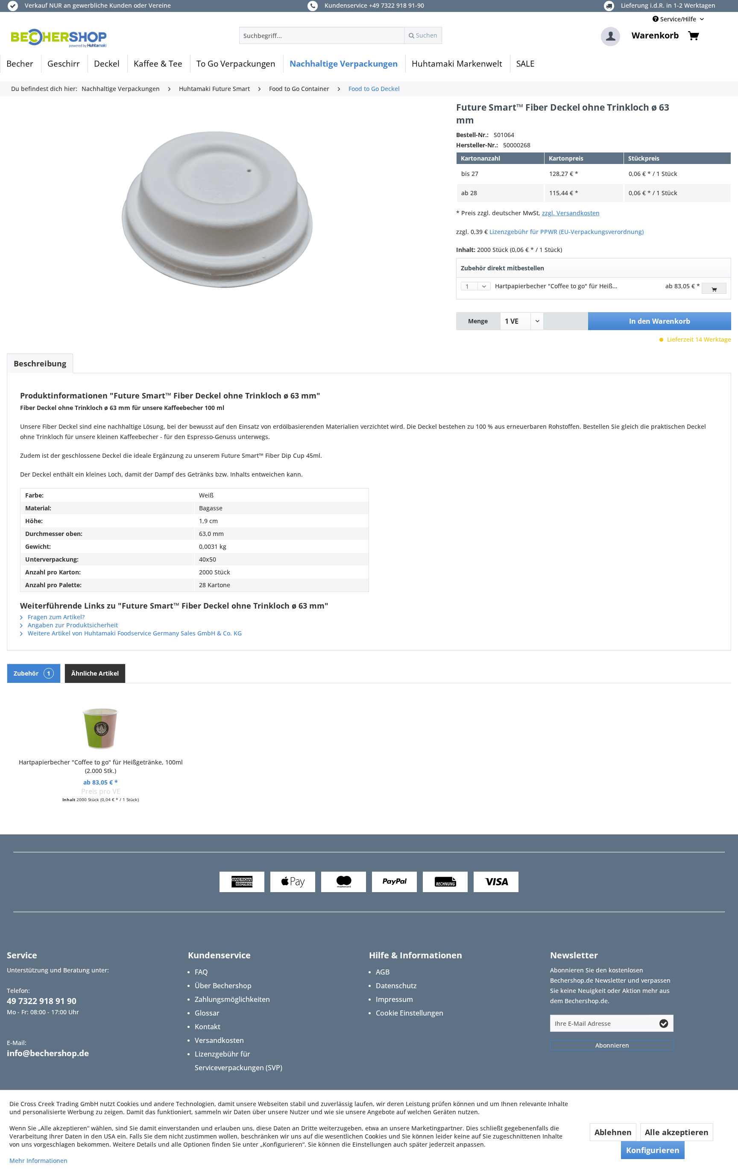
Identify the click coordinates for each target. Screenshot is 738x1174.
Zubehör (32, 673)
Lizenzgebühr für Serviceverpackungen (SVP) (238, 1060)
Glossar (207, 1013)
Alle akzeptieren (677, 1132)
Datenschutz (396, 985)
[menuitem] (340, 35)
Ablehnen (613, 1132)
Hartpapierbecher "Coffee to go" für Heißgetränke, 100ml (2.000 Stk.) (593, 286)
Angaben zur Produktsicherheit (72, 625)
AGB (383, 972)
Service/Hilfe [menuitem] (678, 19)
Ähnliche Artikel (95, 673)
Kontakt (207, 1026)
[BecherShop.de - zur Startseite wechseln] (59, 37)
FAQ (201, 972)
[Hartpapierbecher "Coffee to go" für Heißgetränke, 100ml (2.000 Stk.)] (101, 724)
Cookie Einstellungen (409, 1013)
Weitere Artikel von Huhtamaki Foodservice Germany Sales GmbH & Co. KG (134, 633)
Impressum (394, 999)
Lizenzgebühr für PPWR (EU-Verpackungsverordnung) (566, 232)
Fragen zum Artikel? (55, 617)
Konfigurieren (652, 1150)
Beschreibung (40, 363)
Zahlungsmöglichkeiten (232, 999)
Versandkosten (219, 1040)
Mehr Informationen (38, 1160)
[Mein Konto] (610, 36)
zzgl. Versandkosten (571, 213)
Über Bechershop (223, 985)
